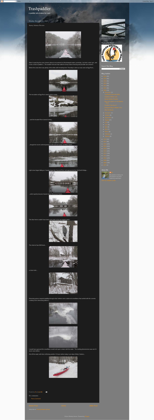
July (106, 122)
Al (112, 172)
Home (63, 406)
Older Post (93, 406)
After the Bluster (109, 110)
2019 (105, 139)
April (106, 129)
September (108, 117)
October (107, 115)
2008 (105, 162)
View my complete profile (109, 180)
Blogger (87, 416)
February (107, 134)
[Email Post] (46, 392)
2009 (105, 160)
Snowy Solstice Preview (111, 99)
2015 (105, 146)
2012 (105, 153)
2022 (105, 85)
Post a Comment (36, 398)
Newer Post (33, 406)
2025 (105, 78)
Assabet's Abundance (111, 105)
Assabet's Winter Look (111, 96)
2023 (105, 83)
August (107, 120)
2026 (105, 76)
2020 (105, 90)
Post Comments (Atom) (43, 409)
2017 (105, 141)
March (107, 131)
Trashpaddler (39, 8)
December (108, 92)
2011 (104, 155)
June (106, 124)
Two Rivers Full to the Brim (112, 94)
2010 (105, 158)
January (107, 136)
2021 (105, 88)
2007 (105, 165)
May (106, 127)
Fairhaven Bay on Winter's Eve (113, 107)
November (108, 113)
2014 (105, 148)
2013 (105, 151)
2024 (105, 81)
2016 (105, 144)
